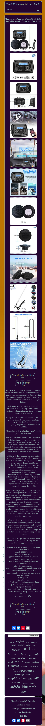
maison (16, 649)
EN (21, 716)
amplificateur (17, 678)
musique (27, 662)
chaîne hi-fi (34, 642)
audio (29, 649)
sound (21, 645)
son (23, 691)
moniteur (22, 658)
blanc (29, 674)
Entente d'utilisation (23, 712)
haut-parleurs (23, 670)
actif (27, 642)
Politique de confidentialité (23, 708)
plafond (20, 641)
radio (30, 679)
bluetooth (29, 687)
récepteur (25, 683)
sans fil (19, 661)
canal (10, 662)
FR (25, 716)
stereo (16, 682)
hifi (36, 678)
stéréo (15, 687)
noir (36, 654)
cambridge (19, 674)
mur (34, 645)
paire (28, 645)
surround (34, 666)
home (32, 683)
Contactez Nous (23, 705)
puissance (32, 658)
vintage (24, 666)
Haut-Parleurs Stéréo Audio (23, 701)
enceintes (35, 662)
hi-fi (30, 655)
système (13, 665)
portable (13, 658)
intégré (13, 645)
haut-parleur (17, 654)
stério (12, 642)
